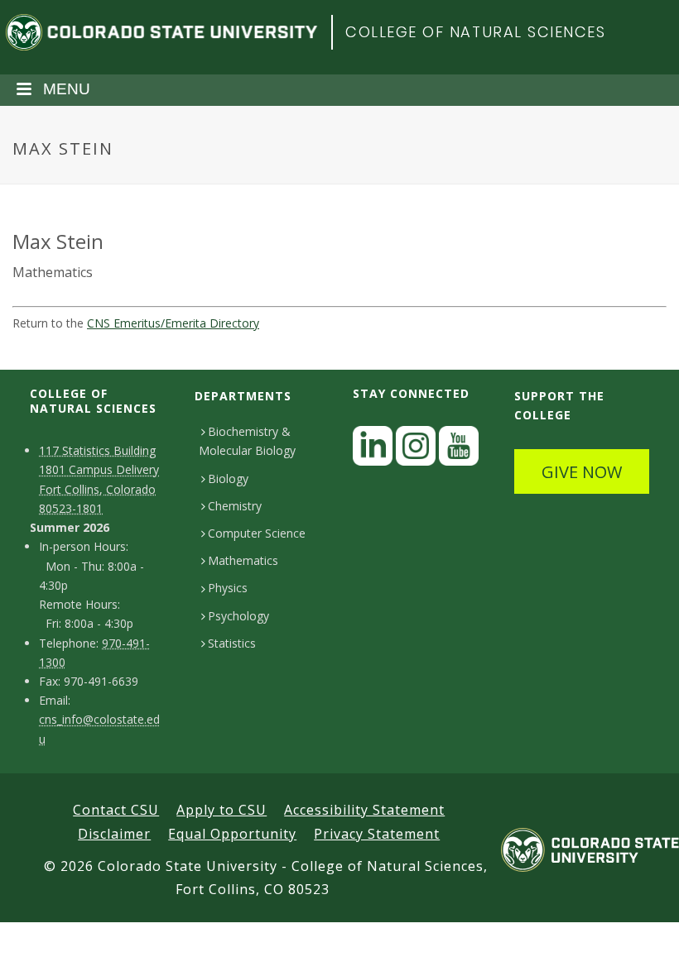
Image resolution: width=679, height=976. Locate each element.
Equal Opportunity (232, 834)
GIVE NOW (582, 472)
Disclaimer (114, 834)
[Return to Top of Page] (642, 945)
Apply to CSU (221, 810)
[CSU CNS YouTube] (459, 450)
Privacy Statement (377, 834)
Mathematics (243, 560)
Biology (228, 478)
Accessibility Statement (364, 810)
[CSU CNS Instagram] (416, 450)
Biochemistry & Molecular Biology (247, 440)
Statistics (232, 643)
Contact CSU (116, 810)
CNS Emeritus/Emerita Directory (173, 323)
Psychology (238, 616)
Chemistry (235, 506)
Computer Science (257, 533)
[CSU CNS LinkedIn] (372, 450)
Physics (228, 588)
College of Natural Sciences (475, 32)
